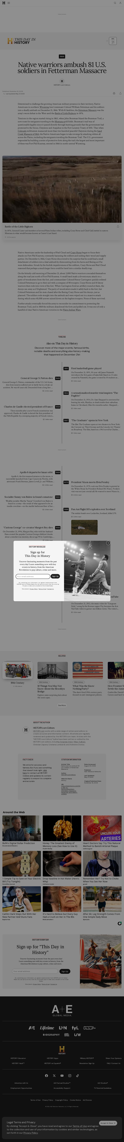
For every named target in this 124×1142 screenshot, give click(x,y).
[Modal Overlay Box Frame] (62, 571)
